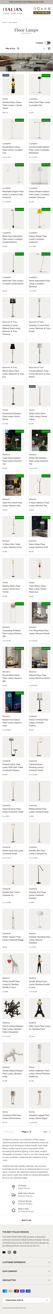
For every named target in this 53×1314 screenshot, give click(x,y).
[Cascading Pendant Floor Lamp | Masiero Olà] (13, 613)
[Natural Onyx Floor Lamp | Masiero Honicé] (39, 657)
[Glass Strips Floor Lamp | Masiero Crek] (39, 526)
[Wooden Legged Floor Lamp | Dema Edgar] (39, 1097)
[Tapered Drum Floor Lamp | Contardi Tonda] (13, 791)
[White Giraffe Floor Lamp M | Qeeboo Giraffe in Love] (13, 963)
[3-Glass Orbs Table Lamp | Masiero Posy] (13, 526)
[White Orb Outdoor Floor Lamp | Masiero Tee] (39, 440)
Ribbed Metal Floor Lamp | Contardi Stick (39, 810)
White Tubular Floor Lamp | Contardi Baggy (13, 938)
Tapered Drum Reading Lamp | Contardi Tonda (36, 767)
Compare (39, 43)
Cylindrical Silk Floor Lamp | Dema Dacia (11, 1116)
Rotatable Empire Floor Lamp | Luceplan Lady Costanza (13, 194)
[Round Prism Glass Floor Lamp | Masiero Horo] (13, 702)
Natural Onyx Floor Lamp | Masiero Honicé (39, 676)
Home (4, 22)
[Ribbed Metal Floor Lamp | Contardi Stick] (39, 791)
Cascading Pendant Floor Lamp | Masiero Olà (12, 633)
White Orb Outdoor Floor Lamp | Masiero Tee (38, 461)
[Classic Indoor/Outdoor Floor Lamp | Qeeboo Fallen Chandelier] (13, 1008)
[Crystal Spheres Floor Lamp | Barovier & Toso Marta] (39, 353)
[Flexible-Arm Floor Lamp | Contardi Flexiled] (39, 874)
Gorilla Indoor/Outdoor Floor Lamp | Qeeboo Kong (12, 1073)
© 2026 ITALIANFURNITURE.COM (13, 1308)
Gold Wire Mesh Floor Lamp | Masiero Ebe (12, 504)
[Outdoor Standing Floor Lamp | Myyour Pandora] (39, 919)
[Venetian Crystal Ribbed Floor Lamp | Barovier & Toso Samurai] (13, 307)
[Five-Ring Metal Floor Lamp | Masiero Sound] (39, 613)
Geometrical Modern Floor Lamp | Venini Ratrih (11, 416)
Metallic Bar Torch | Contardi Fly (11, 893)
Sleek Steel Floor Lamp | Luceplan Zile (39, 103)
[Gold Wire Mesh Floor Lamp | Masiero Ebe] (13, 485)
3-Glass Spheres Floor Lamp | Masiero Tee (39, 504)
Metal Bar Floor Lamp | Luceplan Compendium (12, 282)
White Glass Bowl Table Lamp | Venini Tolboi (38, 416)
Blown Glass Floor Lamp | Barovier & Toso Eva (13, 374)
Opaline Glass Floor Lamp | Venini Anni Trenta (11, 589)
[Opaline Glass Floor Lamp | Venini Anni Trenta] (13, 568)
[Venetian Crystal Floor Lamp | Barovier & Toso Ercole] (39, 307)
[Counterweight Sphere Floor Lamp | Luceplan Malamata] (39, 129)
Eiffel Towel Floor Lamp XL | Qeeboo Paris (39, 1027)
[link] (10, 1131)
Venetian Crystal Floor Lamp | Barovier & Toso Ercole (39, 328)
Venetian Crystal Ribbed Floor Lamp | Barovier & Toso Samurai (11, 329)
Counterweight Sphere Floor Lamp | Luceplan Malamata (39, 150)
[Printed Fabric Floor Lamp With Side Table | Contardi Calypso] (13, 746)
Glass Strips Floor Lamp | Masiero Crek (38, 545)
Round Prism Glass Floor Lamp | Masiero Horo (12, 722)
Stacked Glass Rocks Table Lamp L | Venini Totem (12, 105)
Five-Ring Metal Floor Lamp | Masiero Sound (39, 632)
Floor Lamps (13, 22)
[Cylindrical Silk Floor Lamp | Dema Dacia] (13, 1097)
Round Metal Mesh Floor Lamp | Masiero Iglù (12, 678)
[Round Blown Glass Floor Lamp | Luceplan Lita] (13, 129)
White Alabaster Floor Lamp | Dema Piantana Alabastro (39, 1073)
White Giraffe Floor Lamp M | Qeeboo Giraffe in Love (11, 984)
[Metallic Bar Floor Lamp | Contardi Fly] (39, 833)
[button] (45, 8)
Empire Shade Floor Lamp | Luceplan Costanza (38, 239)
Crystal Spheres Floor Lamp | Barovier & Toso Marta (39, 374)
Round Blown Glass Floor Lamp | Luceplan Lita (12, 150)
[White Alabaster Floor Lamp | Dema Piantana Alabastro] (39, 1053)
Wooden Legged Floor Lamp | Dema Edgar (39, 1116)
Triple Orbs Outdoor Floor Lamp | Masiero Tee (12, 461)
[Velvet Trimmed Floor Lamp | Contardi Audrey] (39, 702)
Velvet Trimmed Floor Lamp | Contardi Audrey (38, 722)
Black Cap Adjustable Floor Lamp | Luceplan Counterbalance (12, 239)
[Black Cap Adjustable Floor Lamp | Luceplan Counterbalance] (13, 218)
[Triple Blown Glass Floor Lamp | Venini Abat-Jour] (39, 568)
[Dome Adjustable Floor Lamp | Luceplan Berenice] (39, 263)
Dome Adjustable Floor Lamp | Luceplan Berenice (39, 283)
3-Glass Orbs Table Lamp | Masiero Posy (12, 545)
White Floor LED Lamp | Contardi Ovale (12, 852)
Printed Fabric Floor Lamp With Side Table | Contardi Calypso (12, 767)
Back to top (26, 1220)
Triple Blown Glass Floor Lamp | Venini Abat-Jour (37, 589)
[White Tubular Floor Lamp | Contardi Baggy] (13, 919)
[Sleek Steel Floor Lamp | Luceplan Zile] (39, 84)
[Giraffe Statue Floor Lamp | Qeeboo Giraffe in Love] (39, 963)
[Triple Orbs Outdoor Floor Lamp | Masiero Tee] (13, 440)
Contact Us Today (26, 66)
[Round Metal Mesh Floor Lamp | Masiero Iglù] (13, 657)
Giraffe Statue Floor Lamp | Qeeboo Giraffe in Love (39, 984)
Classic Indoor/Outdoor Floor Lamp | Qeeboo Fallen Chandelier (12, 1029)
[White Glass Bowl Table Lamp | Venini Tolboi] (39, 396)
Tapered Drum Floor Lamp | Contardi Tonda (12, 810)
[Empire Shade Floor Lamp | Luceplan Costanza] (39, 218)
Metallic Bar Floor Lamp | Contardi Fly (38, 852)
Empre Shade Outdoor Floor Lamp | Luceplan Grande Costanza (39, 194)
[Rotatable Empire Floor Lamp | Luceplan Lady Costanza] (13, 174)
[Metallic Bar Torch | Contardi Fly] (13, 874)
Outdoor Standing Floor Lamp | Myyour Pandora (39, 940)
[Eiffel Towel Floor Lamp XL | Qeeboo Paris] (39, 1008)
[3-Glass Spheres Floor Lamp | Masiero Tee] (39, 485)
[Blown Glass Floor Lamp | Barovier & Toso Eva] (13, 353)
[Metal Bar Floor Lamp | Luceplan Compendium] (13, 263)
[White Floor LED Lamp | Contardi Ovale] (13, 833)
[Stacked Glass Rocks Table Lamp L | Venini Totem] (13, 84)
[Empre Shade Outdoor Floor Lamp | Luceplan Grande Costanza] (39, 174)
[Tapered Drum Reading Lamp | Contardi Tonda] (39, 746)
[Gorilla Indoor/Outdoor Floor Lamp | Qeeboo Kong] (13, 1053)
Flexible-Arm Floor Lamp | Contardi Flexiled (37, 895)
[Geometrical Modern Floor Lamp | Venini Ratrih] (13, 396)
